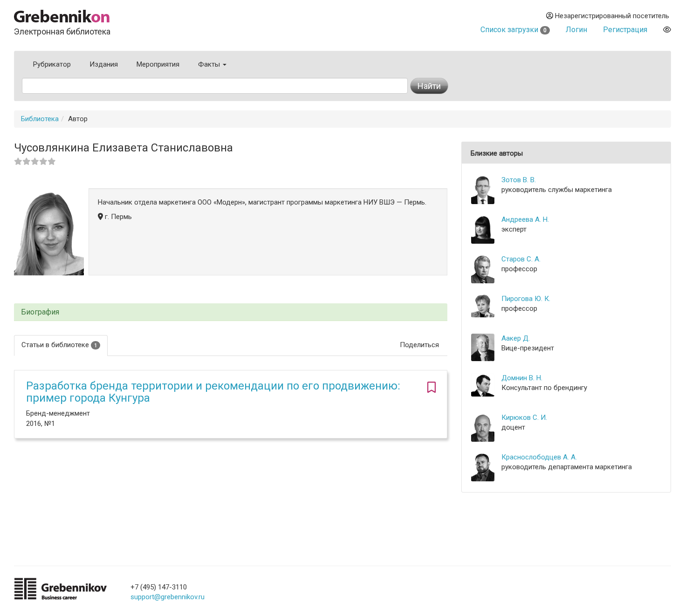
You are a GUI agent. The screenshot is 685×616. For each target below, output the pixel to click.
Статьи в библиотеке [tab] (59, 345)
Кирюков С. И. (524, 417)
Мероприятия (158, 64)
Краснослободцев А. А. (539, 457)
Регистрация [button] (625, 29)
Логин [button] (576, 29)
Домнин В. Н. (521, 378)
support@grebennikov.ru (167, 597)
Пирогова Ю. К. (525, 298)
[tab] (230, 312)
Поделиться (419, 345)
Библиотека (40, 119)
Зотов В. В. (518, 180)
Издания (103, 64)
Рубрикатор (52, 64)
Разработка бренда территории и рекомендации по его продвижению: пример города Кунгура (213, 391)
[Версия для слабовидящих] (667, 29)
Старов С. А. (521, 259)
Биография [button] (40, 312)
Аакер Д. (515, 338)
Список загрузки (513, 29)
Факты (210, 64)
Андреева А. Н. (525, 219)
